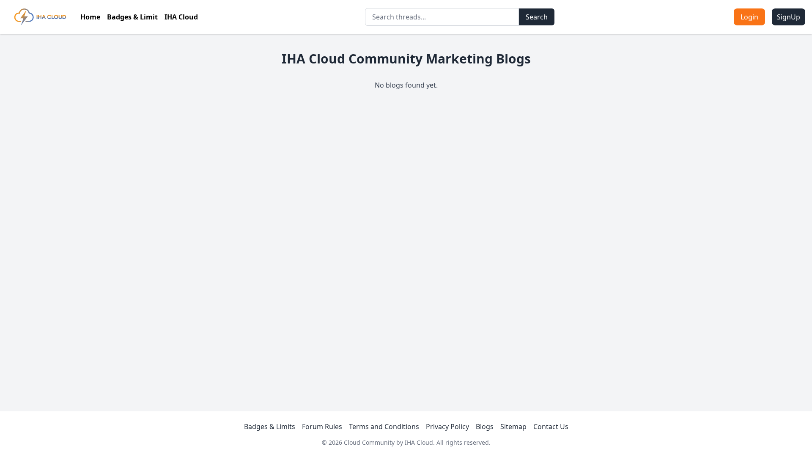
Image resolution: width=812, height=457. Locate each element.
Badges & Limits (269, 426)
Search (537, 17)
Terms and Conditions (384, 426)
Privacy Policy (447, 426)
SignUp (788, 17)
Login (749, 17)
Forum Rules (322, 426)
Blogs (485, 426)
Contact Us (550, 426)
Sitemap (513, 426)
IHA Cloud (181, 17)
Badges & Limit (132, 17)
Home (90, 17)
